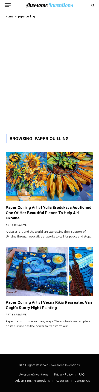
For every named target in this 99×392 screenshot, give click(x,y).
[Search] (92, 5)
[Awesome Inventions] (49, 5)
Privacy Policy (63, 374)
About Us (62, 380)
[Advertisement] (49, 75)
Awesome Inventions (33, 374)
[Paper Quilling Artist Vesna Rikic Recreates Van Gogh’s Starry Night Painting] (49, 271)
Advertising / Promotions (32, 380)
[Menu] (8, 5)
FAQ (81, 374)
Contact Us (82, 380)
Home (9, 16)
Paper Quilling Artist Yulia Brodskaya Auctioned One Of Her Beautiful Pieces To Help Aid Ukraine (48, 212)
